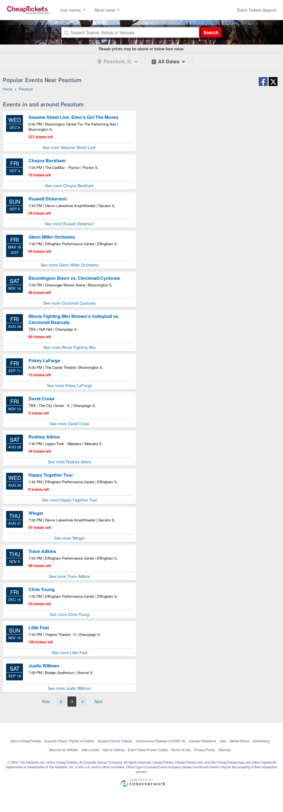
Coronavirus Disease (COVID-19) (161, 740)
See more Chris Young (69, 614)
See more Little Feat (69, 652)
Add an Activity (114, 749)
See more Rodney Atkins (69, 461)
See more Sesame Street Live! (69, 147)
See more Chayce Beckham (69, 185)
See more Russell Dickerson (69, 223)
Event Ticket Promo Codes (148, 749)
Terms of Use (181, 749)
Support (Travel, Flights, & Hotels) (69, 740)
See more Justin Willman (69, 688)
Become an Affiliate (63, 749)
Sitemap (224, 749)
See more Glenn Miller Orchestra (69, 265)
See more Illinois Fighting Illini (69, 347)
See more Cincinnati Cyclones (69, 303)
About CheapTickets (26, 740)
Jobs (223, 740)
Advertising (261, 740)
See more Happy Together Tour (69, 500)
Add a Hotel (90, 749)
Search (211, 32)
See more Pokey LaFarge (69, 385)
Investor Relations (202, 740)
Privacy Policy (204, 749)
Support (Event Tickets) (115, 740)
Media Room (239, 740)
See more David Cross (69, 423)
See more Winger (69, 538)
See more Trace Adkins (69, 576)
